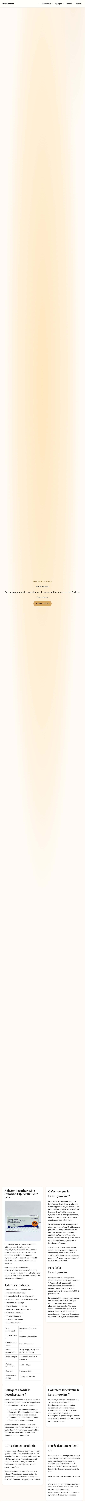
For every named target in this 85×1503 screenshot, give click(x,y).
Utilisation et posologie (15, 1303)
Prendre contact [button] (42, 603)
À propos (58, 4)
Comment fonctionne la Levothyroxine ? (22, 1299)
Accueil (79, 4)
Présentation (46, 4)
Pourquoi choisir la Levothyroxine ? (20, 1296)
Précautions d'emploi (14, 1319)
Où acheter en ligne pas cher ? (18, 1309)
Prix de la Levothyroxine (16, 1293)
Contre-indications (13, 1316)
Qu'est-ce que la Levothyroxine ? (19, 1289)
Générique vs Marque (14, 1313)
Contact (69, 4)
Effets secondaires (13, 1322)
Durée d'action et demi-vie (16, 1306)
